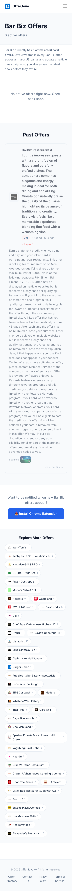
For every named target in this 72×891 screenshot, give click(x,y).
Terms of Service (59, 878)
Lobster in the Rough (27, 684)
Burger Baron (22, 667)
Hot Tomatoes (22, 824)
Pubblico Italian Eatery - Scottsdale (35, 675)
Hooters (19, 598)
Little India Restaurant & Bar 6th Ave (36, 790)
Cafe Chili (46, 709)
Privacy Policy (42, 878)
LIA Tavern (56, 782)
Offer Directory (11, 878)
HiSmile (18, 756)
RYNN (17, 632)
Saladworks (54, 607)
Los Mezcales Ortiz (25, 816)
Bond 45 (19, 799)
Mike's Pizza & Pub (25, 649)
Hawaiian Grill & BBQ (26, 564)
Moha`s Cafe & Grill (26, 590)
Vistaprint (20, 641)
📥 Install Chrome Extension (36, 514)
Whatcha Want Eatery (27, 701)
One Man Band (23, 726)
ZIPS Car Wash (23, 692)
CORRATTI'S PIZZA (25, 573)
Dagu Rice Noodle (25, 718)
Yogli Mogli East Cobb (27, 748)
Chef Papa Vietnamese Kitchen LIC (35, 624)
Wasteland (46, 598)
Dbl (16, 615)
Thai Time (20, 709)
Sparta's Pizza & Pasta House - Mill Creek (38, 737)
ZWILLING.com (23, 607)
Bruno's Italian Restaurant (30, 765)
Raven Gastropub (24, 581)
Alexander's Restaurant (28, 833)
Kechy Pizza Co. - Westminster (33, 556)
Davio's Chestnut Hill (48, 632)
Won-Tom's (21, 547)
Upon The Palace (24, 782)
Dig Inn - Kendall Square (28, 658)
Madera (51, 692)
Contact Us (27, 878)
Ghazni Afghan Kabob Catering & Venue (38, 773)
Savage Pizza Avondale (28, 807)
